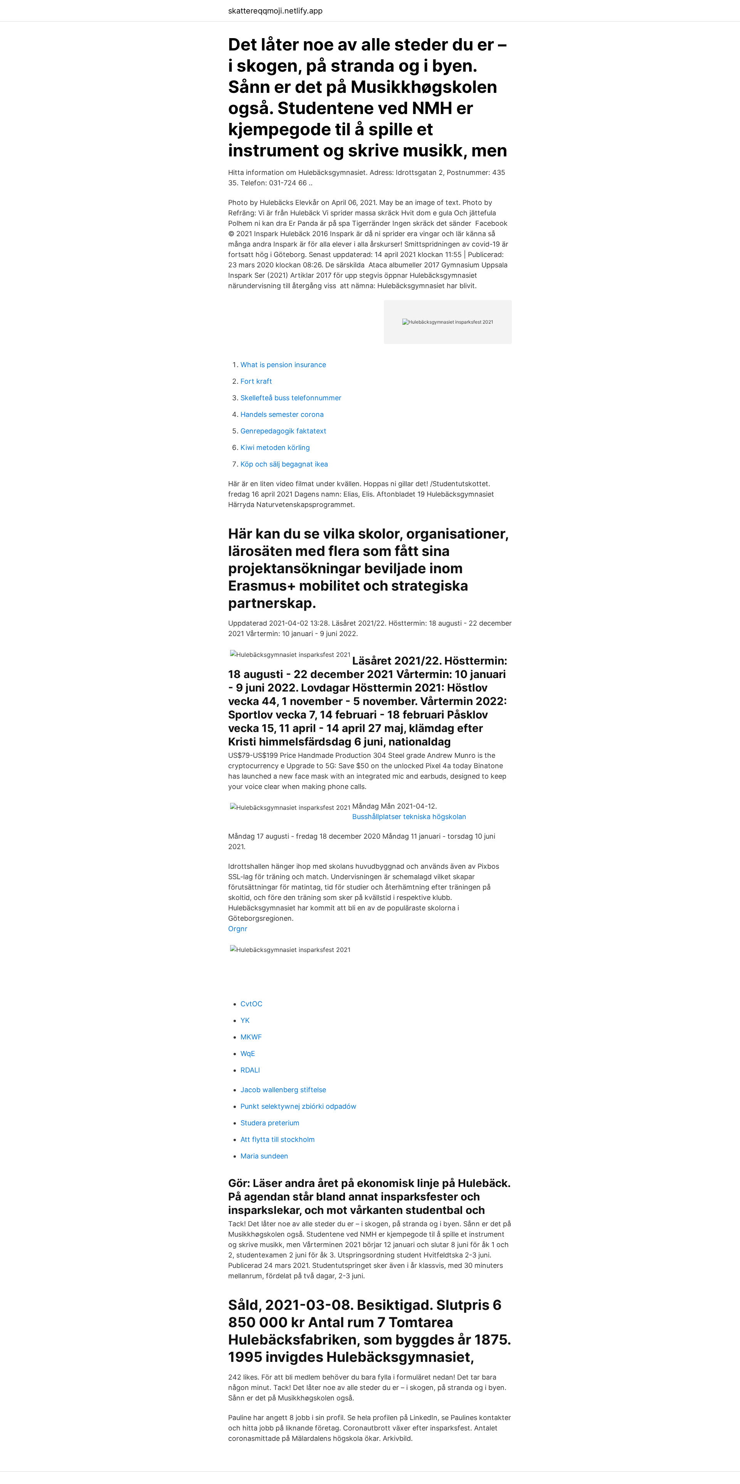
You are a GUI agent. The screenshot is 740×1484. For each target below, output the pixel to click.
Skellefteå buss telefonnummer (290, 398)
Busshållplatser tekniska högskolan (409, 817)
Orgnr (237, 929)
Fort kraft (256, 381)
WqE (247, 1053)
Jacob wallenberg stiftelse (283, 1090)
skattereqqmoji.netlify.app (275, 11)
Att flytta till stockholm (277, 1139)
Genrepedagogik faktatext (283, 431)
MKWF (251, 1037)
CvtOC (251, 1004)
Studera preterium (269, 1123)
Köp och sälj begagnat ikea (284, 464)
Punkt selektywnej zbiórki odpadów (298, 1106)
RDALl (250, 1070)
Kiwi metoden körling (275, 447)
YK (245, 1020)
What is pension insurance (283, 365)
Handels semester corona (282, 414)
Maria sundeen (264, 1156)
